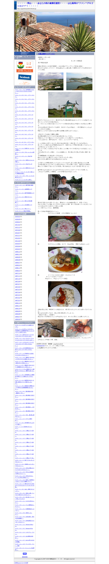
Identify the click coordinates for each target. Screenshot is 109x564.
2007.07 (17, 284)
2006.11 (17, 306)
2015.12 (17, 227)
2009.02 (17, 265)
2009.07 (17, 262)
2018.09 (17, 219)
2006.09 (17, 311)
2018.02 (17, 222)
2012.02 (17, 238)
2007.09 (17, 281)
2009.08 (17, 260)
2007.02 (17, 297)
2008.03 (17, 270)
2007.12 (17, 273)
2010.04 (17, 246)
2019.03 (17, 216)
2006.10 (17, 308)
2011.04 (17, 241)
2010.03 (17, 249)
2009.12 (17, 251)
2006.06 (17, 319)
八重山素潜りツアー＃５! (46, 54)
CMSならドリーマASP (21, 562)
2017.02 (17, 224)
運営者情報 (24, 556)
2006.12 (17, 303)
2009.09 (17, 257)
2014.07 (17, 233)
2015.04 (17, 230)
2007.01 (17, 300)
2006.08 (17, 314)
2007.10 (17, 279)
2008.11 (17, 268)
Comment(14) (40, 345)
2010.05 (17, 243)
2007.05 (17, 289)
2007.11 (17, 276)
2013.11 (17, 235)
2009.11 (17, 254)
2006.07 (17, 316)
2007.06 (17, 287)
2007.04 (17, 292)
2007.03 (17, 295)
